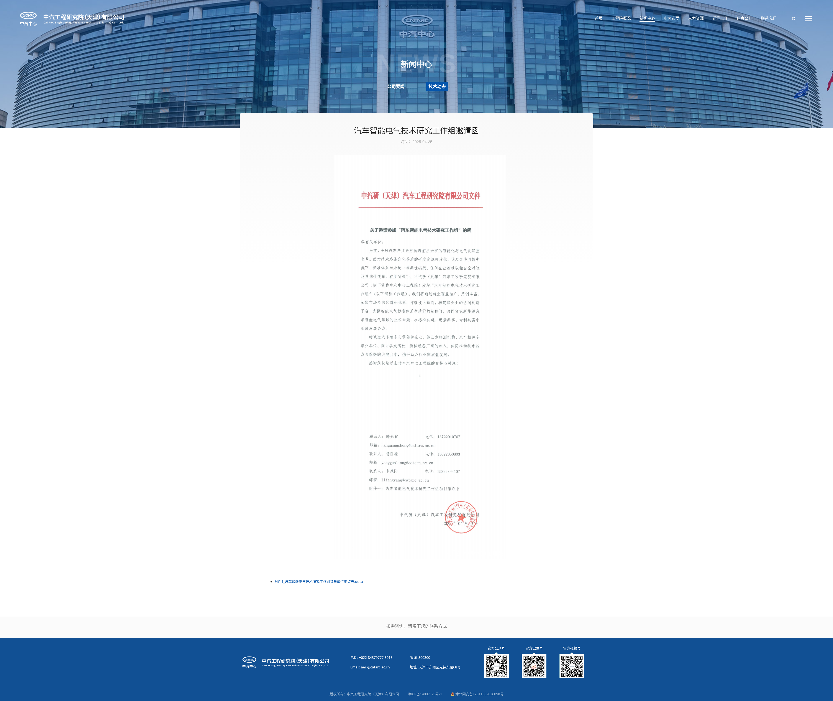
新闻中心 (647, 18)
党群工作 (720, 18)
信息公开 (744, 18)
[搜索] (794, 19)
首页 (599, 18)
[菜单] (808, 18)
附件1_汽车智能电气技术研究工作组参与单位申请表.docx (318, 581)
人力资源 (696, 18)
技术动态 (437, 86)
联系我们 (769, 18)
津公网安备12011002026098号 (479, 694)
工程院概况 (621, 18)
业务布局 (671, 18)
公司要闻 (396, 86)
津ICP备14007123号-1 (425, 694)
